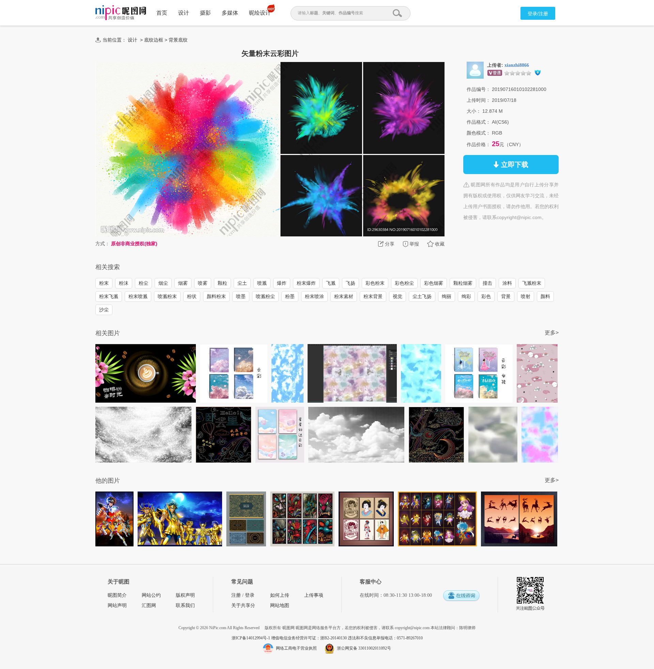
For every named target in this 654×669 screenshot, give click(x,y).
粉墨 (290, 296)
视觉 (397, 296)
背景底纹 (178, 40)
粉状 (192, 296)
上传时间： (478, 100)
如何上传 (279, 595)
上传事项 (313, 595)
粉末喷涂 (314, 296)
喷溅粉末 (167, 296)
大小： (474, 111)
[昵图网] (120, 12)
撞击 (487, 283)
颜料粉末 (216, 296)
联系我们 (185, 605)
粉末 (104, 283)
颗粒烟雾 (462, 283)
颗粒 (222, 283)
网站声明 (117, 605)
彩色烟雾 (433, 283)
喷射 (525, 296)
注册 (236, 595)
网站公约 (151, 595)
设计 (183, 13)
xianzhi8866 (516, 65)
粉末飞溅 (108, 296)
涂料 (507, 283)
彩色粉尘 (404, 283)
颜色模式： (478, 133)
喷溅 (262, 283)
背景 (506, 296)
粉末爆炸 (306, 283)
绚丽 (446, 296)
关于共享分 (243, 605)
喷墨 (241, 296)
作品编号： (478, 89)
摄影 (205, 13)
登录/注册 (538, 13)
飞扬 (350, 283)
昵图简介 (117, 595)
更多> (552, 333)
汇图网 (149, 605)
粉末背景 (373, 296)
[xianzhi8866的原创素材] (475, 70)
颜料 (545, 296)
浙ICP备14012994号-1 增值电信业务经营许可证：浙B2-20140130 (290, 638)
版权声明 (185, 595)
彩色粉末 (375, 283)
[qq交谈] (461, 596)
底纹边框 (153, 40)
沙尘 (104, 309)
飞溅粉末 (531, 283)
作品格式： (478, 122)
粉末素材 (343, 296)
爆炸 (281, 283)
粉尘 (143, 283)
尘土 (242, 283)
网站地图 (279, 605)
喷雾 (202, 283)
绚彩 (466, 296)
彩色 (486, 296)
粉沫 (123, 283)
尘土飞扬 (422, 296)
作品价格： (478, 144)
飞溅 (331, 283)
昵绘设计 (260, 13)
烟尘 (163, 283)
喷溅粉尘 (265, 296)
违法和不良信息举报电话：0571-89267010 (385, 638)
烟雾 (183, 283)
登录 (249, 595)
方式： (102, 243)
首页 (161, 13)
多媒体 (230, 13)
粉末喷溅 (137, 296)
